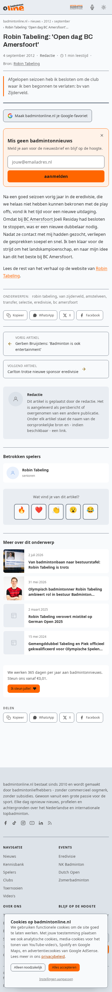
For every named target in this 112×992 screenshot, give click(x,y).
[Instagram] (23, 823)
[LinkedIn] (41, 823)
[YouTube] (32, 823)
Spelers (9, 872)
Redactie (47, 55)
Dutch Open (69, 872)
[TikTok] (14, 823)
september (62, 21)
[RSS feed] (49, 823)
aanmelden (56, 176)
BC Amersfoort (38, 219)
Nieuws (9, 856)
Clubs (8, 879)
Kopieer (18, 315)
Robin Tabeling (27, 63)
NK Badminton (71, 864)
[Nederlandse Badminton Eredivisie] (76, 7)
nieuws (35, 21)
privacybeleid (53, 956)
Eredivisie (67, 856)
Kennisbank (13, 864)
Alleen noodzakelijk (28, 967)
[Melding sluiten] (101, 135)
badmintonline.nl (15, 21)
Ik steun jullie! (21, 688)
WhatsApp (46, 315)
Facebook (93, 315)
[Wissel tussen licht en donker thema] (103, 7)
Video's (9, 895)
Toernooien (13, 888)
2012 (47, 21)
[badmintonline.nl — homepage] (13, 7)
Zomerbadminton (74, 879)
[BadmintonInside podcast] (92, 7)
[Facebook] (5, 823)
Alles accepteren (64, 967)
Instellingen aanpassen (56, 979)
